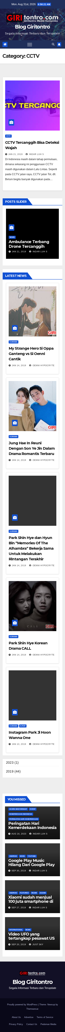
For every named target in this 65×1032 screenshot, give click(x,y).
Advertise (28, 1017)
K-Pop (23, 726)
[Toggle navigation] (29, 44)
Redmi (34, 893)
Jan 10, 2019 (19, 744)
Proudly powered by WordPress (22, 1004)
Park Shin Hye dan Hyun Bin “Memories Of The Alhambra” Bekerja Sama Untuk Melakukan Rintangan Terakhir (31, 548)
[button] (53, 44)
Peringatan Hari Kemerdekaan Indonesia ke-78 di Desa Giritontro (32, 827)
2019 (10, 771)
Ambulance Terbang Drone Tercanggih (29, 244)
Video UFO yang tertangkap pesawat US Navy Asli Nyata (31, 938)
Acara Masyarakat (18, 809)
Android (13, 856)
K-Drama (13, 342)
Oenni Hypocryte (43, 365)
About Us (16, 1017)
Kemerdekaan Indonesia (20, 814)
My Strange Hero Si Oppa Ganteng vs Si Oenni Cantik (31, 353)
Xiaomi (43, 893)
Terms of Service (45, 1017)
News (12, 237)
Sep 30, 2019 (19, 871)
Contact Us (31, 1024)
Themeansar (32, 1009)
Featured (24, 893)
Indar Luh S (36, 154)
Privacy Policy (16, 1024)
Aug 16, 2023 (19, 834)
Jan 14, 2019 (19, 365)
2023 (10, 762)
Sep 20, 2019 (19, 944)
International (16, 930)
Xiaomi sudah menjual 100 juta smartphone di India (30, 901)
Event (33, 809)
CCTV (8, 136)
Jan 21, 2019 (15, 154)
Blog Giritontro (32, 27)
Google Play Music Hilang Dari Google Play (31, 862)
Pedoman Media (48, 1024)
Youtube (32, 856)
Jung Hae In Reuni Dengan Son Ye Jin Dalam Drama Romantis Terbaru (32, 448)
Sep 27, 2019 (19, 907)
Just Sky (37, 944)
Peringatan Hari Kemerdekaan (23, 819)
